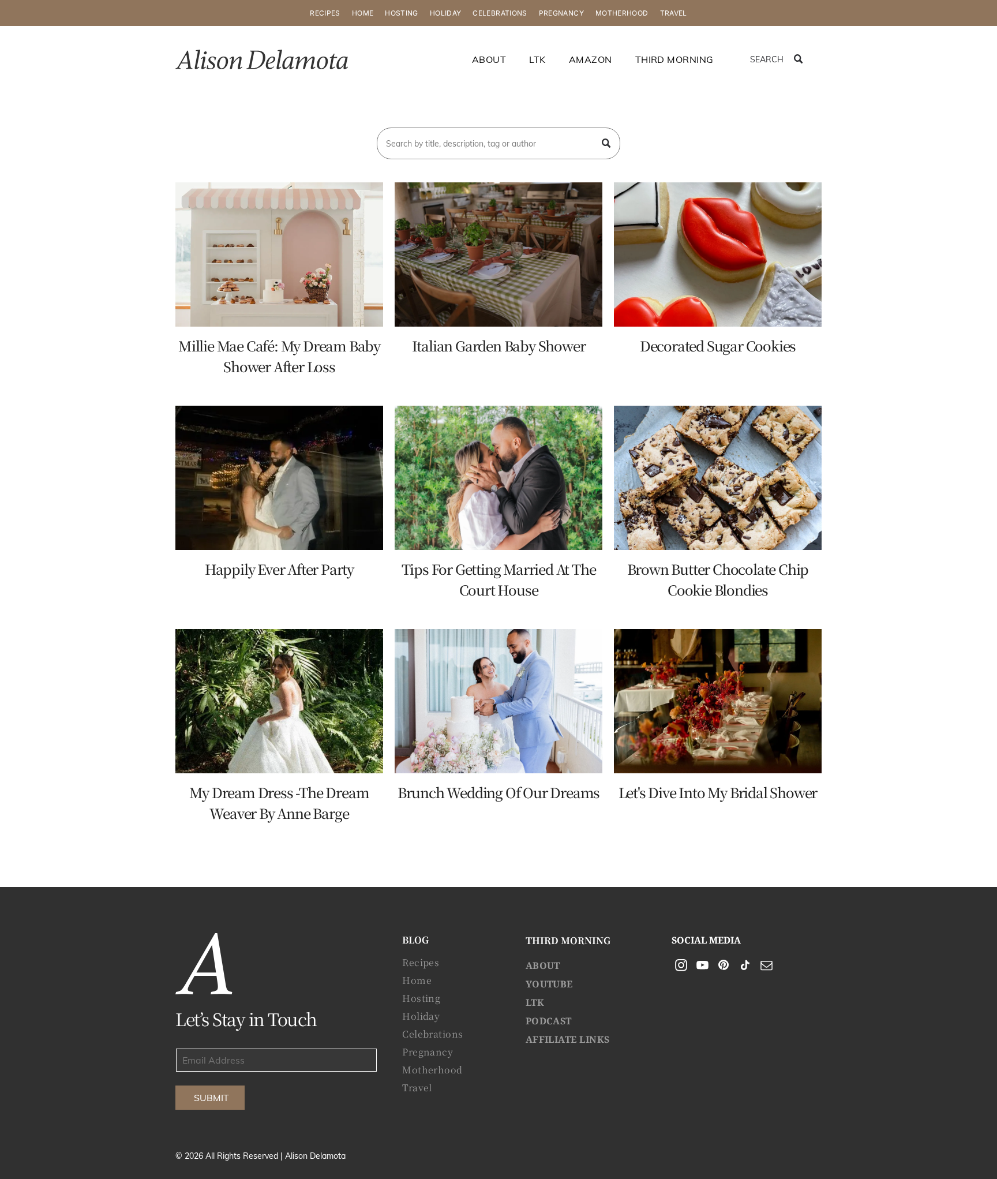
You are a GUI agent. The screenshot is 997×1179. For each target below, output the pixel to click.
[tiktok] (745, 966)
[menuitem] (325, 13)
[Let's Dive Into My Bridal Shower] (718, 701)
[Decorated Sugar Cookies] (718, 254)
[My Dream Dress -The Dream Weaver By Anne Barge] (279, 701)
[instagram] (681, 966)
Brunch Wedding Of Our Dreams (498, 792)
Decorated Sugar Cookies (718, 345)
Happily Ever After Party (279, 569)
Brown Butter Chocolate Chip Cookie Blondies (718, 579)
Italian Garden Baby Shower (499, 345)
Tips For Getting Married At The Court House (499, 579)
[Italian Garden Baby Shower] (498, 254)
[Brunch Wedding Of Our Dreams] (498, 701)
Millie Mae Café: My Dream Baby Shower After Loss (279, 355)
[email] (766, 966)
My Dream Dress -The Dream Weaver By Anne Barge (279, 802)
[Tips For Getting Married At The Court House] (498, 478)
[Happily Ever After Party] (279, 478)
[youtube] (702, 966)
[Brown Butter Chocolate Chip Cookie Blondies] (718, 478)
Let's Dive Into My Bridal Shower (718, 792)
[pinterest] (723, 966)
